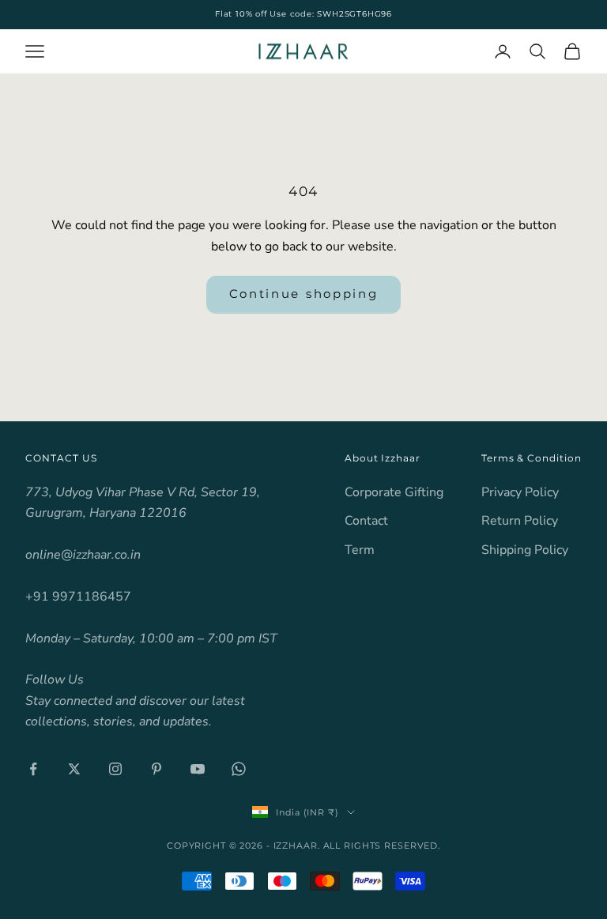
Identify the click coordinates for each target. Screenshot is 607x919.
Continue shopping (304, 293)
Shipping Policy (524, 550)
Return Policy (519, 520)
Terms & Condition (531, 458)
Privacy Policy (520, 492)
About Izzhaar (382, 458)
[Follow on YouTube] (197, 769)
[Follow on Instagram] (115, 769)
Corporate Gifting (394, 492)
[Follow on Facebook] (33, 769)
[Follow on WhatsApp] (239, 769)
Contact (366, 520)
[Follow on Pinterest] (156, 769)
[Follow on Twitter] (74, 769)
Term (360, 550)
